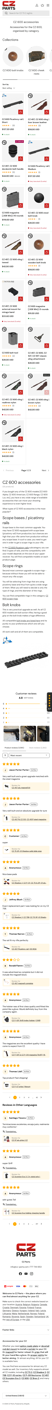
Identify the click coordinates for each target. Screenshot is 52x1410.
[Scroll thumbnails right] (46, 734)
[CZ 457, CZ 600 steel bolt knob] (39, 198)
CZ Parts (11, 1404)
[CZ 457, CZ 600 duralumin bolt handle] (13, 151)
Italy (37, 1310)
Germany (7, 1310)
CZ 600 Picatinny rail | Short (13, 121)
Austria (18, 1304)
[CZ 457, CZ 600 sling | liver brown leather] (39, 104)
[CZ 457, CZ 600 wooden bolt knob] (39, 245)
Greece (15, 1310)
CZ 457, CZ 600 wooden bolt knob (37, 261)
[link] (10, 470)
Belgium (26, 1304)
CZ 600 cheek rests (36, 72)
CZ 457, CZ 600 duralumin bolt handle (13, 167)
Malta (14, 1313)
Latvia (43, 1310)
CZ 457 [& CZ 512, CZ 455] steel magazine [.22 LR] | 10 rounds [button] (29, 819)
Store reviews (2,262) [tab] (37, 748)
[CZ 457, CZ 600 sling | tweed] (13, 244)
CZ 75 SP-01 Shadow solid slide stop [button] (27, 851)
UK (47, 1316)
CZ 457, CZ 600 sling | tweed (12, 261)
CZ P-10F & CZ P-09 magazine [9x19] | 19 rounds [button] (28, 1055)
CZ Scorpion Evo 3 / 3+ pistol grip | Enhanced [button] (26, 1176)
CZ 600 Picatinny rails (18, 547)
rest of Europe (12, 1319)
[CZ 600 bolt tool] (13, 338)
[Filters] (5, 755)
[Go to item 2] (28, 734)
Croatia (6, 1307)
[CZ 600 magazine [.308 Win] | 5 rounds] (39, 291)
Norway (33, 1313)
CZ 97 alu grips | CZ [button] (20, 1140)
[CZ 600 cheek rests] (36, 56)
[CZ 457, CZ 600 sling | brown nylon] (39, 385)
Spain (22, 1316)
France (38, 1307)
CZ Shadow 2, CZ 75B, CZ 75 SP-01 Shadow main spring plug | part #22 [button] (29, 917)
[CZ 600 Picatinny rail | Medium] (39, 151)
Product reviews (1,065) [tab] (14, 748)
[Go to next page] (42, 1097)
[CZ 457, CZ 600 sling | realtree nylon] (13, 385)
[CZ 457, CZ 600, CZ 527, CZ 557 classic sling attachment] (39, 338)
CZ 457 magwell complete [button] (22, 983)
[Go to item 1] (11, 734)
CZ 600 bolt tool (10, 352)
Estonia (22, 1307)
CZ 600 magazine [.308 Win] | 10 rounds (12, 214)
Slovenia (15, 1316)
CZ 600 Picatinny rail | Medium (39, 167)
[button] (42, 5)
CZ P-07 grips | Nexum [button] (21, 1086)
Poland (41, 1313)
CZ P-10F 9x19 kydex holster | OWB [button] (26, 1020)
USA (28, 1319)
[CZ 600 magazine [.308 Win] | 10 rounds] (13, 198)
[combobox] (26, 13)
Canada (43, 1304)
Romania (7, 1316)
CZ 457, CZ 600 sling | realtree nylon (12, 401)
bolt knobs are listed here (28, 620)
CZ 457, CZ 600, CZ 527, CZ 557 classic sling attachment (37, 356)
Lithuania (7, 1313)
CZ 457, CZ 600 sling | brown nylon (38, 401)
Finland (30, 1307)
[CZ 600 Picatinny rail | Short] (13, 104)
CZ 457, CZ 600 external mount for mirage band (11, 309)
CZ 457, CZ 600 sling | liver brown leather (38, 121)
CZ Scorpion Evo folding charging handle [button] (28, 1213)
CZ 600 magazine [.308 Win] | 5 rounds (38, 308)
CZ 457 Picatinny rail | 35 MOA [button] (24, 949)
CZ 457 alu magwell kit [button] (21, 787)
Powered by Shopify (22, 1404)
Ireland (31, 1310)
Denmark (14, 1307)
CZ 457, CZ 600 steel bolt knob (38, 214)
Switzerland (39, 1316)
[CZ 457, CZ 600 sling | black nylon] (13, 431)
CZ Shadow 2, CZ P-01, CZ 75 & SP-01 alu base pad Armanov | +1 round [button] (29, 883)
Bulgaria (35, 1304)
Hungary (23, 1310)
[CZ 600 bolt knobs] (13, 56)
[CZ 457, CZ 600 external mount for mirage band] (13, 291)
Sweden (29, 1316)
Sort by (6, 84)
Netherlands (23, 1313)
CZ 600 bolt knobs (13, 70)
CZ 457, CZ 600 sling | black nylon (12, 447)
